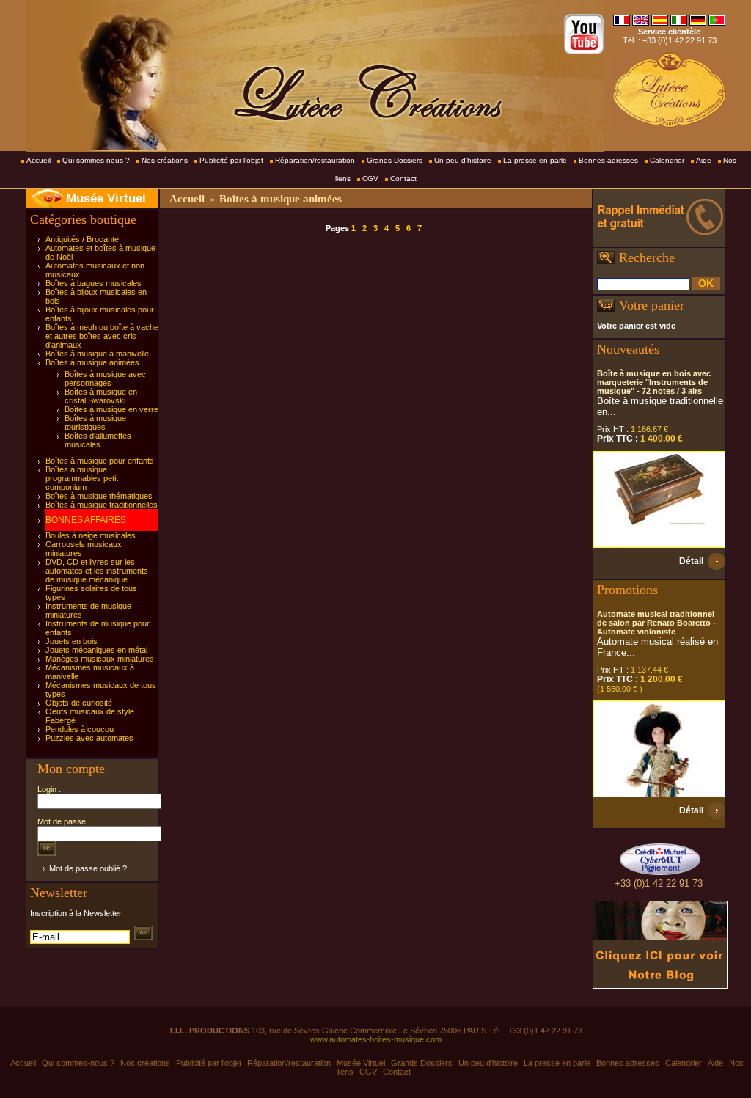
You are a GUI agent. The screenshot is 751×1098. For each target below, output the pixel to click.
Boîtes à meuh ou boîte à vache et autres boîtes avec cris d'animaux (101, 336)
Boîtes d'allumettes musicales (98, 440)
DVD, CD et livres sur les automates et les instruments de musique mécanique (96, 570)
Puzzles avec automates (89, 737)
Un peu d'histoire (462, 160)
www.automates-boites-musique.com (376, 1039)
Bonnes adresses (608, 160)
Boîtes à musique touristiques (95, 422)
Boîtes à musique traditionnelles (101, 504)
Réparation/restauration (315, 160)
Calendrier (667, 160)
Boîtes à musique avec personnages (105, 378)
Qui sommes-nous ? (96, 160)
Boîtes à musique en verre (111, 409)
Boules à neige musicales (90, 535)
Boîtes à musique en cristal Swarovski (101, 396)
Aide (703, 160)
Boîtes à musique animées (92, 362)
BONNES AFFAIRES (85, 520)
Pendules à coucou (79, 729)
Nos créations (165, 160)
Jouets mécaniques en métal (96, 649)
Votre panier (651, 305)
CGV (370, 179)
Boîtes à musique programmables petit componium (81, 478)
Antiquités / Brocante (82, 239)
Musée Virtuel (106, 198)
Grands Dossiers (394, 160)
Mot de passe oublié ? (88, 868)
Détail (691, 561)
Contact (403, 179)
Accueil (38, 160)
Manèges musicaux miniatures (99, 658)
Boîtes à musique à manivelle (97, 353)
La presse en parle (535, 160)
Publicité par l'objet (231, 160)
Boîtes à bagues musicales (93, 283)
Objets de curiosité (78, 702)
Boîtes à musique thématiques (99, 495)
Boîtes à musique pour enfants (99, 460)
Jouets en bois (71, 641)
